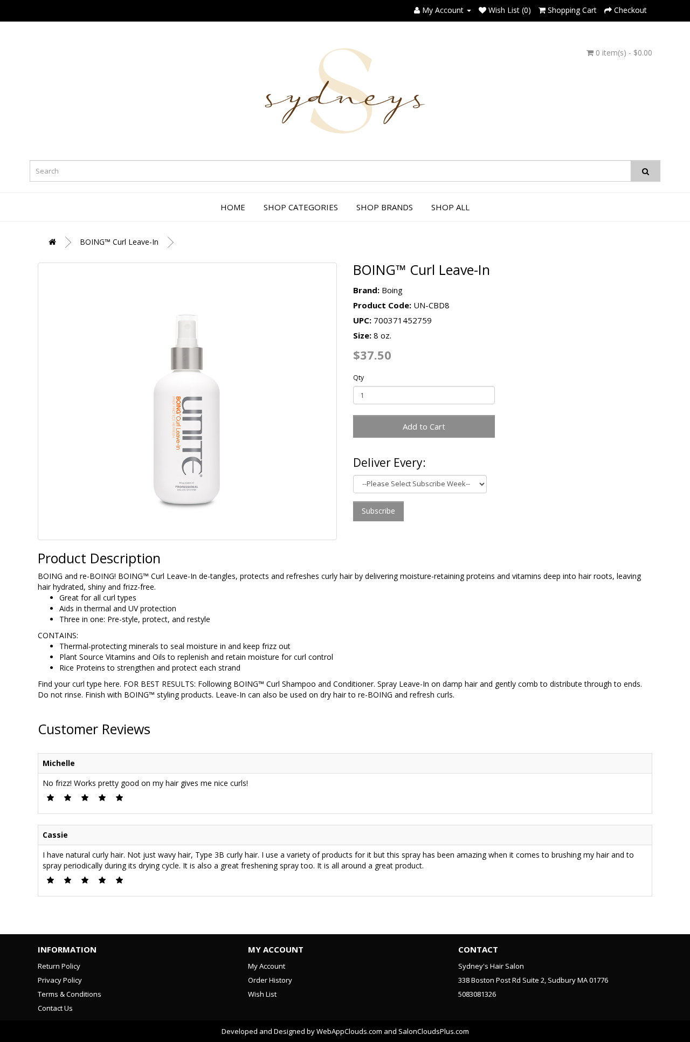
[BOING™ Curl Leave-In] (187, 401)
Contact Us (55, 1008)
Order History (270, 980)
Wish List (262, 994)
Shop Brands (384, 207)
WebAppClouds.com (349, 1031)
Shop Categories (301, 207)
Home (232, 207)
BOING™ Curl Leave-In (119, 242)
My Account (266, 966)
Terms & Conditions (69, 994)
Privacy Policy (60, 980)
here (112, 684)
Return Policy (59, 966)
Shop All (450, 207)
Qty (358, 377)
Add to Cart (424, 426)
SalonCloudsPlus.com (433, 1031)
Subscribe (378, 511)
